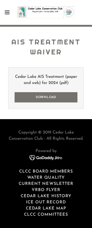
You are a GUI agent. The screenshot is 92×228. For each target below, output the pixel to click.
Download (46, 97)
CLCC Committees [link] (46, 215)
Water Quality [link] (45, 178)
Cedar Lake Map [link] (46, 208)
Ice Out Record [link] (46, 202)
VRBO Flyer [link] (46, 190)
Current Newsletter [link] (46, 184)
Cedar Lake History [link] (46, 196)
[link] (46, 12)
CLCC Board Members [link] (46, 171)
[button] (8, 12)
